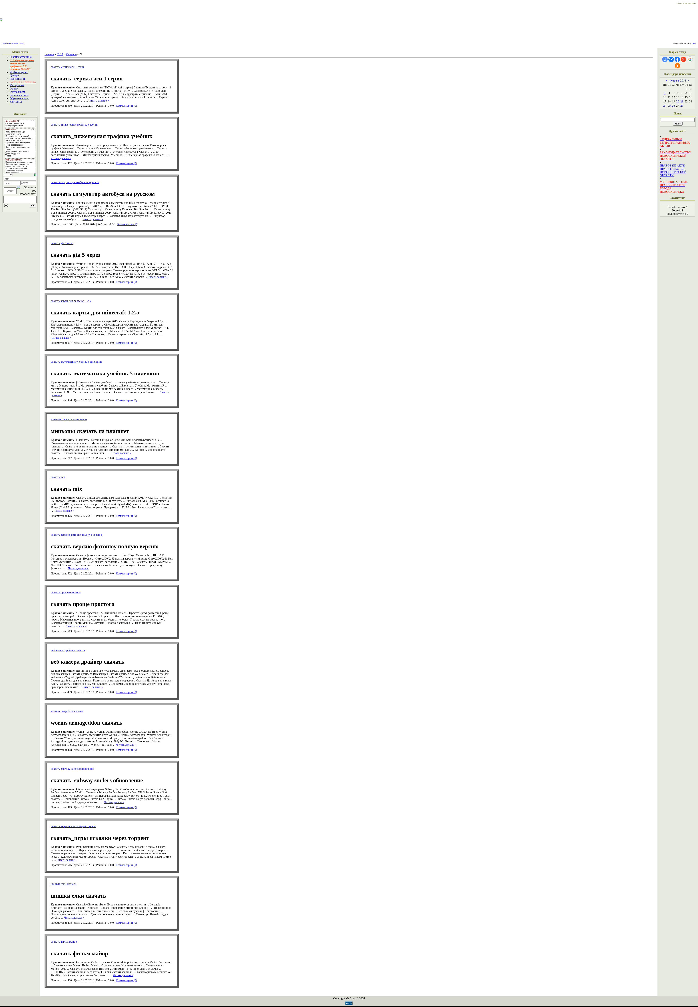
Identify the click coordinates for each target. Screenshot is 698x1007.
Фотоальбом (17, 91)
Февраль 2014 (677, 80)
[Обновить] (35, 174)
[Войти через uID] (665, 59)
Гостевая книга (19, 95)
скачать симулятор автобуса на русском (75, 182)
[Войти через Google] (690, 59)
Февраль (71, 54)
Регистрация (14, 43)
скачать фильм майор (64, 941)
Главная (5, 43)
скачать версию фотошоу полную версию (76, 534)
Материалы (17, 85)
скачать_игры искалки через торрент (73, 826)
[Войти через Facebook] (677, 59)
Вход (22, 43)
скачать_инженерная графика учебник (74, 124)
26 (673, 105)
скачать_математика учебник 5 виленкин (76, 361)
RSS (694, 43)
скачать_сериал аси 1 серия (67, 66)
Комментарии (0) (126, 105)
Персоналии (17, 78)
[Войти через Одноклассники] (677, 65)
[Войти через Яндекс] (683, 59)
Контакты (16, 101)
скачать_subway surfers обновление (72, 768)
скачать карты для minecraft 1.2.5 (71, 300)
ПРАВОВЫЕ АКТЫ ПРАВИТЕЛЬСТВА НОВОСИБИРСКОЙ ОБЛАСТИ (673, 170)
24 (664, 105)
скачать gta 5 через (62, 243)
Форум (14, 88)
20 (677, 101)
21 (681, 101)
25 (669, 105)
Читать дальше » (99, 100)
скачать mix (58, 477)
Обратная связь (19, 98)
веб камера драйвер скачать (68, 650)
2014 (60, 54)
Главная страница (21, 56)
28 (681, 105)
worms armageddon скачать (67, 711)
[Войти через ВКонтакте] (671, 59)
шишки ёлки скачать (63, 883)
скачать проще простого (66, 592)
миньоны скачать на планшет (69, 419)
